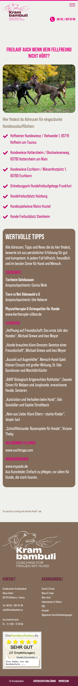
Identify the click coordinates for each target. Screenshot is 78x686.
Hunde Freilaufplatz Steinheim (30, 216)
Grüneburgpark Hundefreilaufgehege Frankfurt (40, 185)
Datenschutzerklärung (44, 681)
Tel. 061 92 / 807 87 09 (13, 605)
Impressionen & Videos (52, 601)
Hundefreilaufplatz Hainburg (28, 196)
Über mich (46, 597)
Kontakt (45, 610)
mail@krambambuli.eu (13, 609)
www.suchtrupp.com (19, 450)
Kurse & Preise (48, 588)
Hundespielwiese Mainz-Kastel (30, 206)
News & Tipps (48, 593)
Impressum (64, 681)
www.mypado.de (16, 466)
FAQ (43, 606)
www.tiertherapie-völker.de (23, 314)
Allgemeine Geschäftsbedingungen (57, 615)
